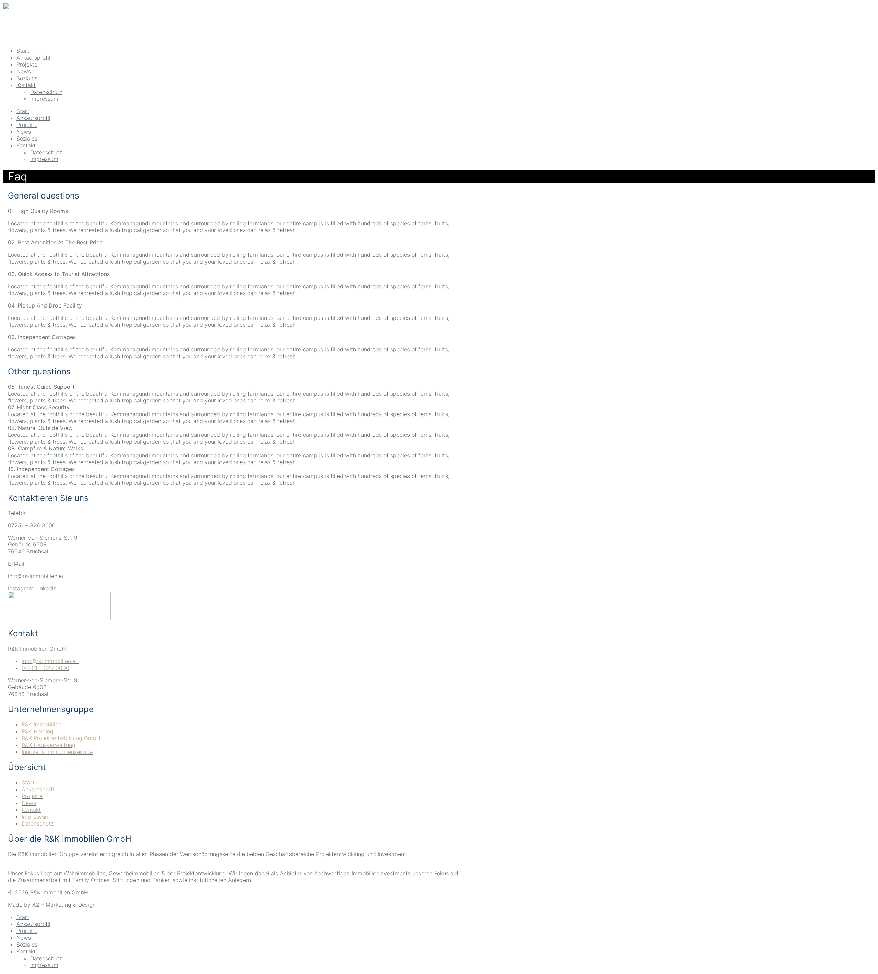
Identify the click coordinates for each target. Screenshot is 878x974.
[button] (234, 210)
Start (22, 111)
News (23, 131)
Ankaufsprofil (33, 118)
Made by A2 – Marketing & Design (52, 904)
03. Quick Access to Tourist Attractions (59, 273)
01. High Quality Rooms (38, 210)
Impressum (44, 159)
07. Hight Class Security (39, 407)
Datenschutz (46, 152)
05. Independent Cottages (42, 337)
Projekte (26, 124)
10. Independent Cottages (41, 469)
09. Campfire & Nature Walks (45, 448)
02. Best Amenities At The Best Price (55, 242)
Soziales (26, 138)
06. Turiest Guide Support (41, 386)
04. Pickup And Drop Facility (45, 305)
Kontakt (26, 145)
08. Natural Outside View (40, 427)
